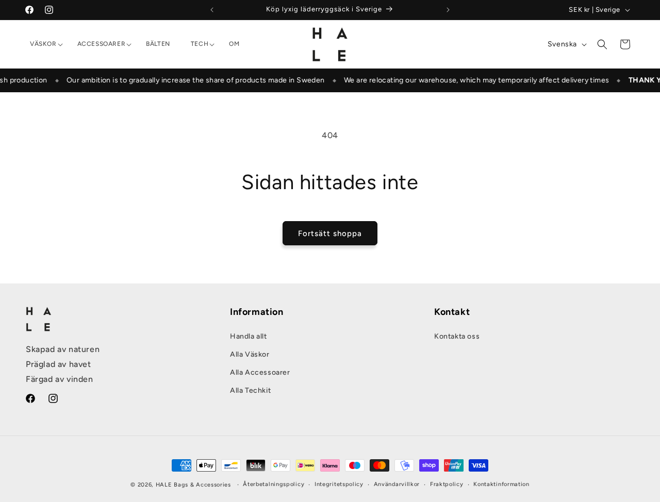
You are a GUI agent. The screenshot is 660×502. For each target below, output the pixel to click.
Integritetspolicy (339, 484)
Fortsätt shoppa (330, 233)
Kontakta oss (457, 336)
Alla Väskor (250, 354)
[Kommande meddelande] (448, 10)
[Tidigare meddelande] (212, 10)
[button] (43, 44)
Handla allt (248, 336)
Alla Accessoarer (260, 372)
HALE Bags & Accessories (193, 484)
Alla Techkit (250, 390)
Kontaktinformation (501, 484)
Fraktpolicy (447, 484)
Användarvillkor (397, 484)
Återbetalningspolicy (273, 484)
